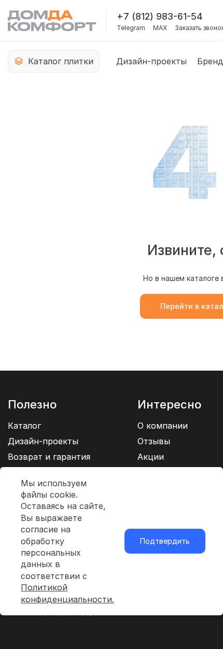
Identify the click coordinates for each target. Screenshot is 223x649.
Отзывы (153, 441)
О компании (162, 425)
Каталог (24, 425)
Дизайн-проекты (151, 61)
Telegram (131, 28)
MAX (160, 28)
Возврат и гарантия (49, 457)
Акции (150, 457)
